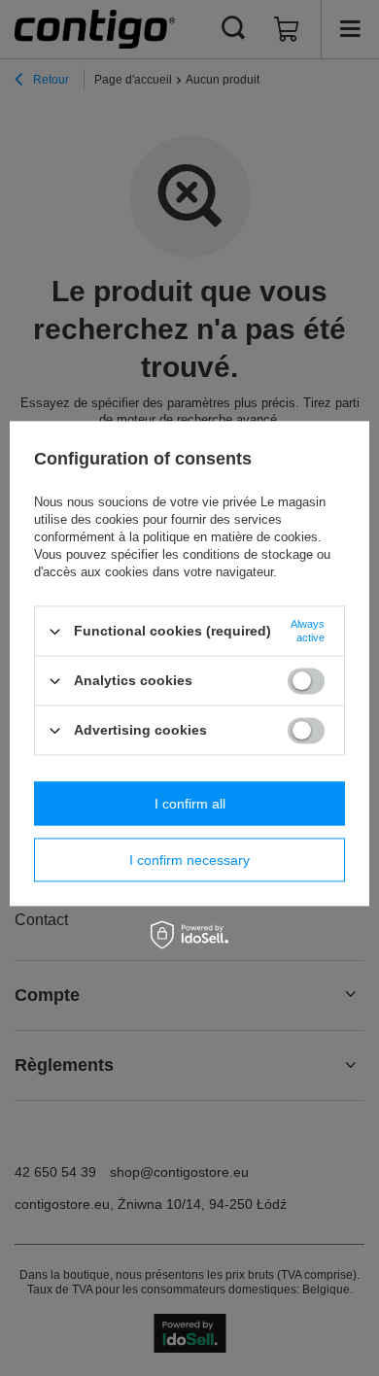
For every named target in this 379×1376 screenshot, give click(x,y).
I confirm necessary (189, 860)
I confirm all (190, 803)
